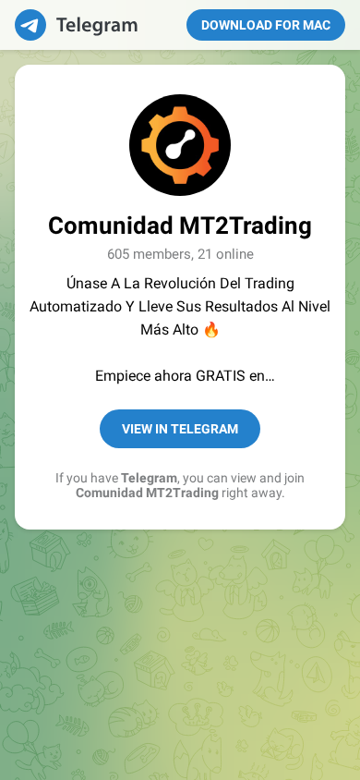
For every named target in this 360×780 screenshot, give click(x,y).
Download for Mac (265, 25)
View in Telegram (180, 428)
